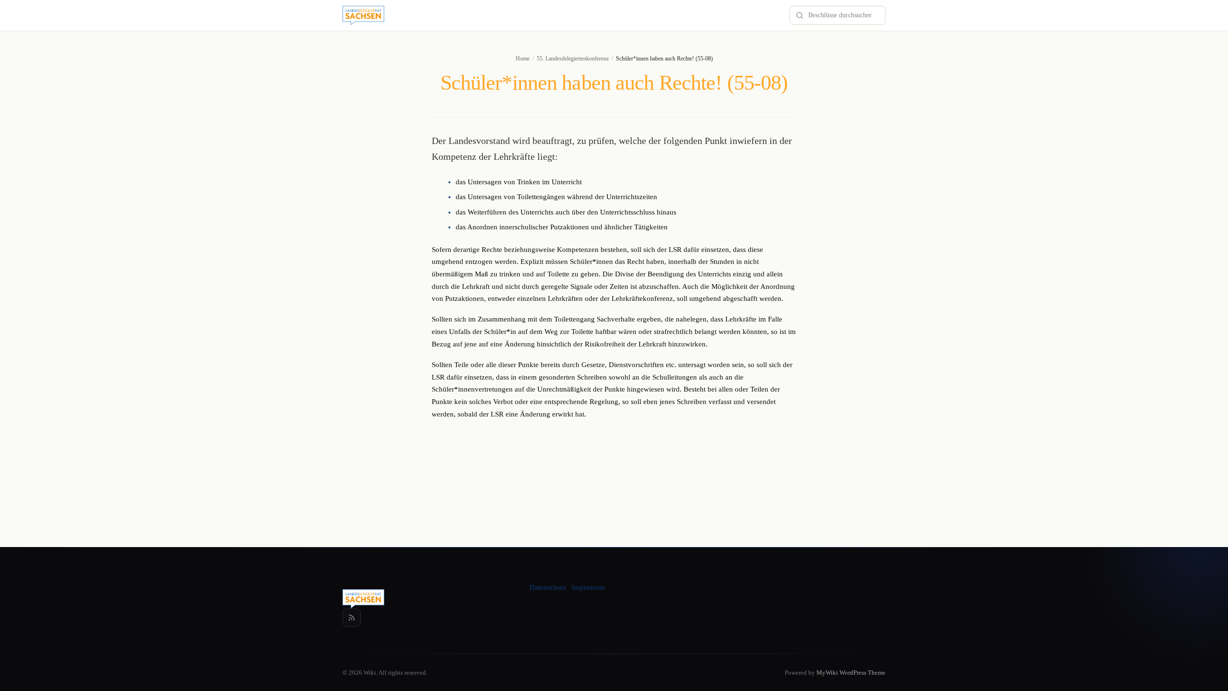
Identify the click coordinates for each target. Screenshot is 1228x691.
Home (523, 58)
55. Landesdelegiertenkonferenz (573, 58)
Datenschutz (548, 587)
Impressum (588, 587)
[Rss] (351, 617)
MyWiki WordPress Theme (851, 672)
